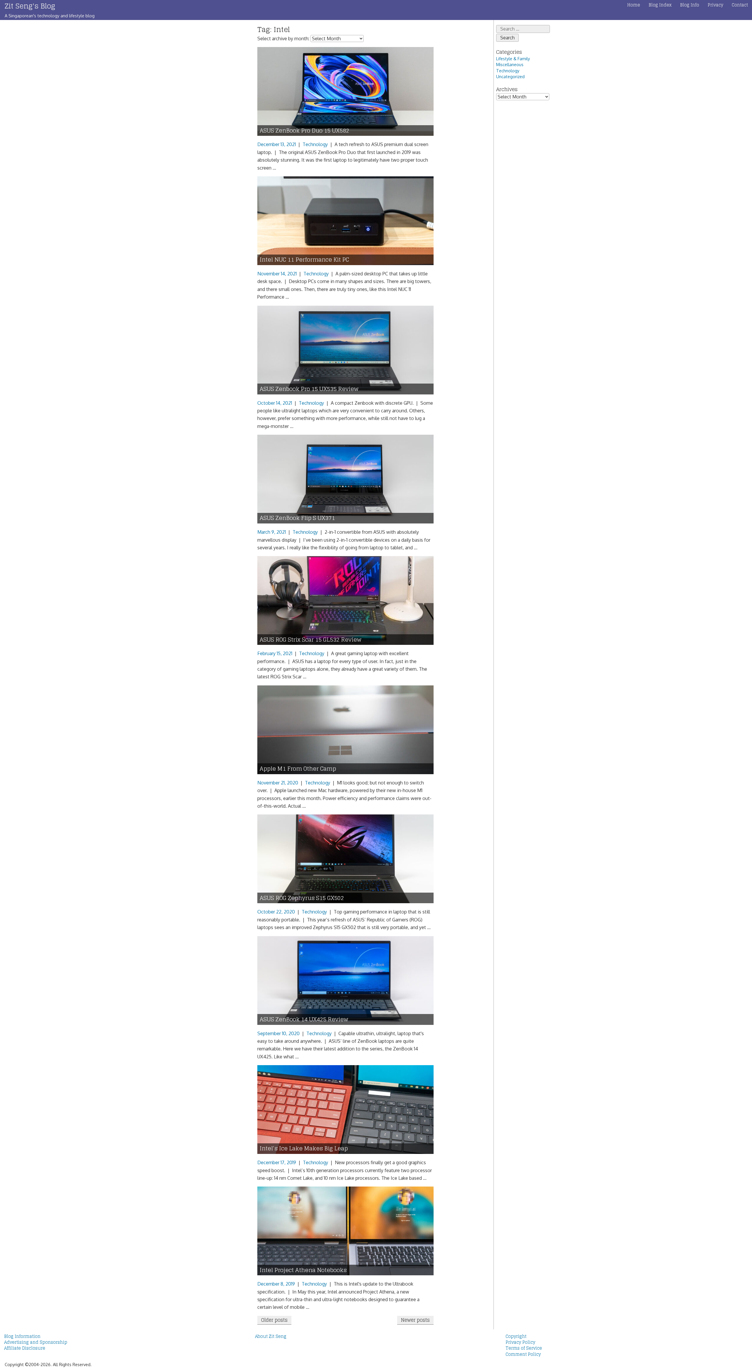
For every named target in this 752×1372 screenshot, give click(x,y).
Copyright (516, 1336)
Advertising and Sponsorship (35, 1342)
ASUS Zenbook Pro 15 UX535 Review (309, 389)
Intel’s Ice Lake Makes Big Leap (304, 1148)
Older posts (274, 1320)
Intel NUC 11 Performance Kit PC (304, 260)
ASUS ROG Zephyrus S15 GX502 (302, 898)
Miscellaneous (509, 64)
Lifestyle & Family (513, 58)
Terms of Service (524, 1348)
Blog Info (689, 5)
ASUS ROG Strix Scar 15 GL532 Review (310, 640)
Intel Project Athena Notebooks (303, 1270)
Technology (315, 144)
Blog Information (22, 1336)
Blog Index (660, 5)
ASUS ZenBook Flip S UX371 (297, 518)
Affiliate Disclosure (24, 1348)
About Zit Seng (270, 1336)
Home (633, 5)
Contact (740, 5)
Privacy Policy (520, 1342)
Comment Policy (523, 1354)
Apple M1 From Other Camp (298, 769)
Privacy (715, 5)
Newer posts (415, 1320)
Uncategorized (510, 76)
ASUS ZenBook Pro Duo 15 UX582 (304, 131)
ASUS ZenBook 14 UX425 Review (304, 1019)
